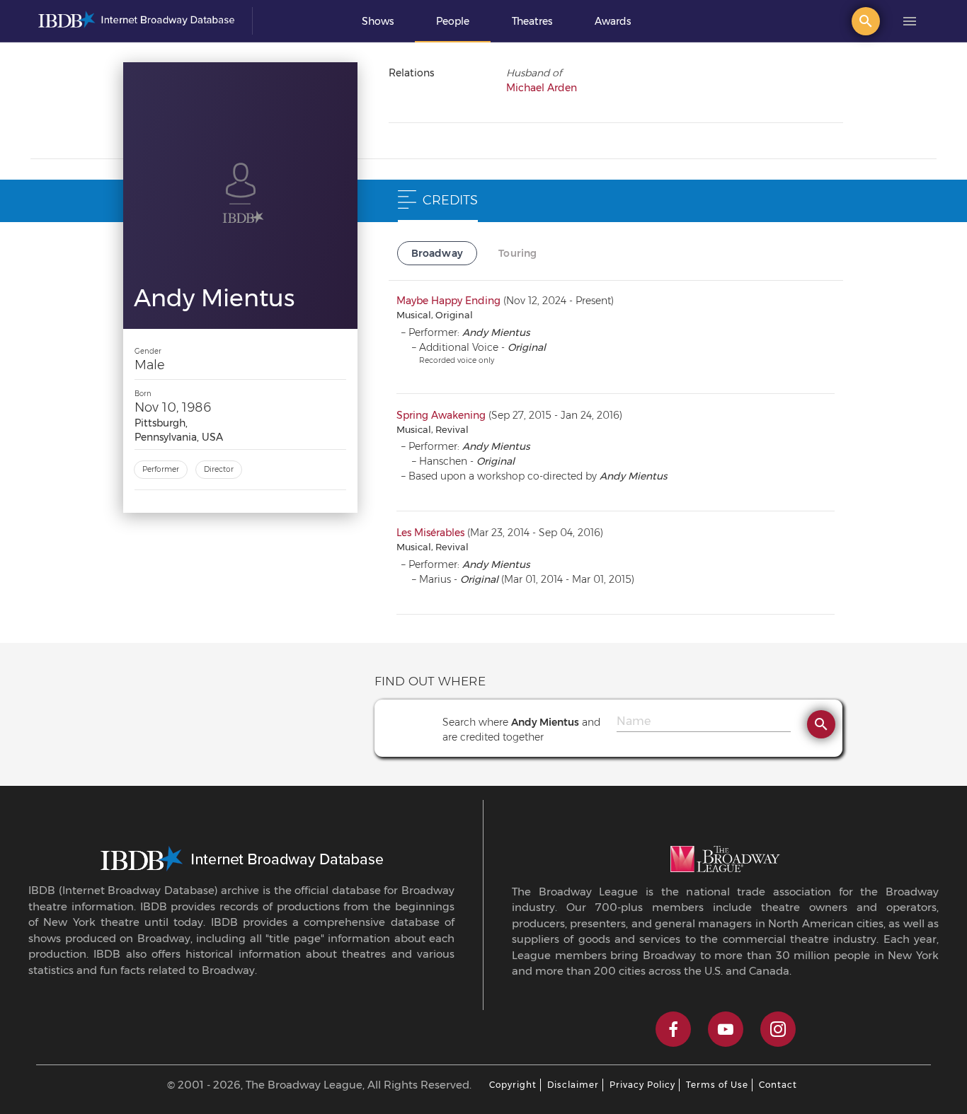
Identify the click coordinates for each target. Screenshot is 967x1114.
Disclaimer (573, 1084)
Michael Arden (541, 87)
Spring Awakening (441, 415)
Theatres (532, 21)
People (452, 21)
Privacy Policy (642, 1084)
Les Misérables (430, 532)
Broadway (437, 253)
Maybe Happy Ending (448, 300)
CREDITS (450, 200)
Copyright (513, 1084)
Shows (378, 21)
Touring (517, 253)
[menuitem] (378, 21)
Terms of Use (717, 1084)
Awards (613, 21)
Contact (778, 1084)
